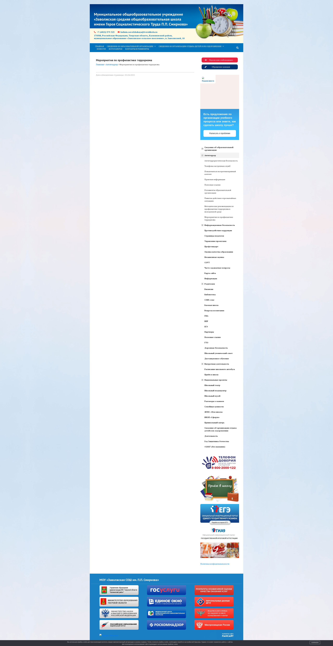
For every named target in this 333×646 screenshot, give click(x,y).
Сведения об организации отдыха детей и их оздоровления (190, 46)
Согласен (314, 642)
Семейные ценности (214, 406)
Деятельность (211, 436)
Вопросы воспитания (214, 310)
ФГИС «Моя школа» (213, 412)
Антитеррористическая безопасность (221, 160)
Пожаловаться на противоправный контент (220, 172)
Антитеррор (210, 155)
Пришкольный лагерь (214, 422)
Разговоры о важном (214, 401)
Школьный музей (212, 396)
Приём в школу (211, 374)
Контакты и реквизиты (137, 49)
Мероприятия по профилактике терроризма (218, 218)
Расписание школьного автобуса (219, 369)
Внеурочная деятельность (216, 364)
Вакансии (208, 289)
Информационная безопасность (219, 225)
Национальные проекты (215, 380)
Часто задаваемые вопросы (217, 268)
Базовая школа (211, 305)
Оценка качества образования (218, 252)
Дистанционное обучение (216, 358)
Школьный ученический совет (218, 353)
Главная (99, 46)
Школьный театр (212, 385)
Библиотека (210, 294)
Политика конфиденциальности (214, 564)
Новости (101, 49)
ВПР (206, 321)
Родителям (209, 284)
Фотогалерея (115, 49)
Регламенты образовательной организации (217, 191)
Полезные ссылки (212, 185)
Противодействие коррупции (218, 230)
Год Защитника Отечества (216, 441)
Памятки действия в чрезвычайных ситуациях (220, 199)
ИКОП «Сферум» (212, 417)
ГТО (206, 342)
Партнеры (209, 332)
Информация (210, 278)
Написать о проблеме (219, 133)
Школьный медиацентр (215, 390)
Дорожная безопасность (216, 348)
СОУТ (207, 262)
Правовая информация (214, 179)
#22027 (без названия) (214, 446)
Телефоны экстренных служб (217, 166)
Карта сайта (210, 273)
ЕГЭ (206, 326)
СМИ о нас (209, 300)
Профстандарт (211, 246)
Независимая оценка (214, 257)
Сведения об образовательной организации (130, 46)
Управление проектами (215, 241)
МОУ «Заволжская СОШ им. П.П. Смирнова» (129, 580)
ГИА (206, 316)
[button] (237, 47)
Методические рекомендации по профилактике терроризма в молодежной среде (219, 209)
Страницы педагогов (214, 236)
